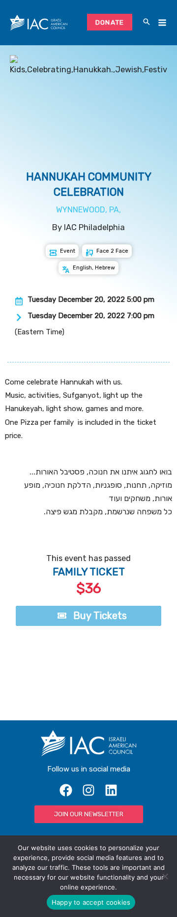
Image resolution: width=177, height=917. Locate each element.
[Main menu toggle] (162, 22)
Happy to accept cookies (91, 902)
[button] (146, 22)
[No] (165, 876)
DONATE (109, 22)
